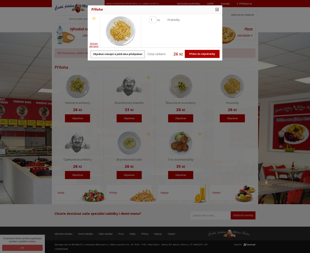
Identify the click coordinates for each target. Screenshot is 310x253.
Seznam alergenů (93, 45)
